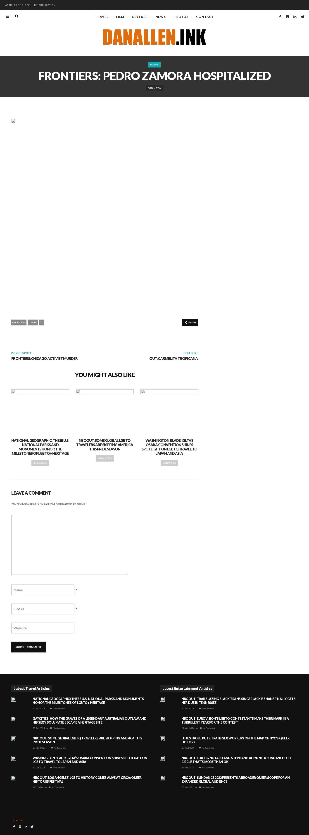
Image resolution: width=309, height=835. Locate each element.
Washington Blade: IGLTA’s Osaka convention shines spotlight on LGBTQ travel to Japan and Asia (169, 447)
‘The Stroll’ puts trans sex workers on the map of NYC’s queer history (235, 740)
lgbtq (33, 322)
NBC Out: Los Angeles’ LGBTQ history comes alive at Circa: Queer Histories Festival (87, 779)
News (154, 64)
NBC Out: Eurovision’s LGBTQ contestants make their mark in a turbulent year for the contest (235, 720)
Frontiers (19, 322)
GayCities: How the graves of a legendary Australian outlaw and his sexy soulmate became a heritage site (89, 720)
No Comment (58, 708)
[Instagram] (287, 16)
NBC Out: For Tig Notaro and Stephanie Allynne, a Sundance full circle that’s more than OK (236, 760)
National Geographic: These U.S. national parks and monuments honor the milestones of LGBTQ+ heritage (40, 447)
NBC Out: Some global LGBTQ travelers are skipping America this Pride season (104, 444)
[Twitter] (302, 16)
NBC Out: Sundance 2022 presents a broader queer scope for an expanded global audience (235, 779)
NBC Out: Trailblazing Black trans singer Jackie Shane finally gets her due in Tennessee (238, 701)
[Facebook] (279, 16)
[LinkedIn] (294, 16)
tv (41, 322)
